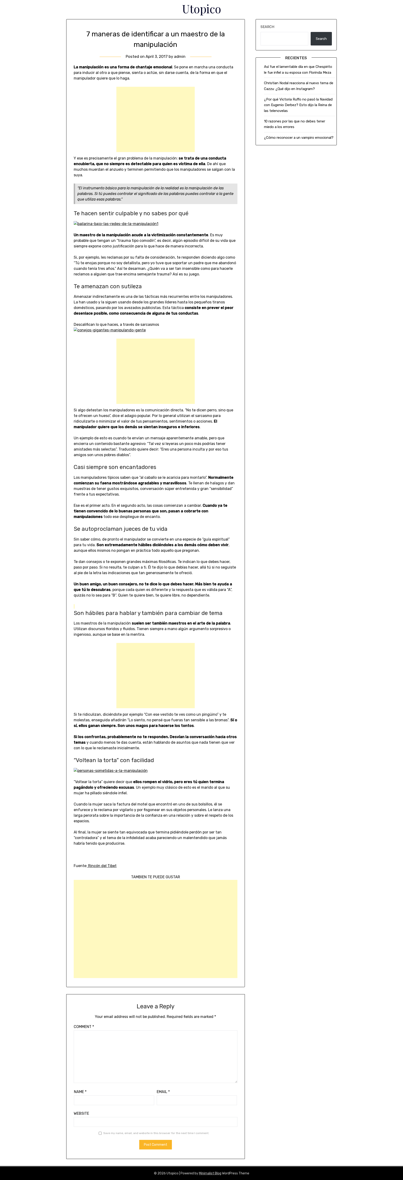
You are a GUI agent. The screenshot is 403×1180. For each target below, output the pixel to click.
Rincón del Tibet (102, 866)
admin (179, 56)
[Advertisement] (155, 119)
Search (267, 27)
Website (81, 1113)
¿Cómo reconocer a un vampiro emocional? (299, 137)
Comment (84, 1026)
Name (80, 1092)
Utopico (201, 8)
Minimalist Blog (210, 1173)
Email (163, 1092)
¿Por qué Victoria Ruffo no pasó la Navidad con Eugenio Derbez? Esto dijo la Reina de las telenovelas (298, 105)
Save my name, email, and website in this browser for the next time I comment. (156, 1133)
